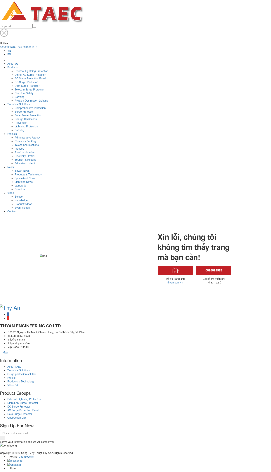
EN (9, 54)
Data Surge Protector (27, 86)
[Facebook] (8, 314)
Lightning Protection (26, 126)
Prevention (21, 122)
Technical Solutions (18, 104)
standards (20, 185)
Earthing (20, 97)
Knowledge (21, 200)
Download (20, 189)
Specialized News (25, 178)
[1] (2, 438)
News (10, 167)
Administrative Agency (28, 137)
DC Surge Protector (26, 82)
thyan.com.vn (175, 282)
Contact (11, 211)
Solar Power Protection (28, 115)
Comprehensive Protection (30, 108)
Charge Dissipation (26, 119)
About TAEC (14, 366)
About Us (12, 63)
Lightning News (24, 182)
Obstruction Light (17, 417)
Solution (19, 196)
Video (10, 193)
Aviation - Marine (24, 152)
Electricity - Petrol (25, 156)
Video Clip (13, 385)
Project (11, 377)
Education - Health (25, 163)
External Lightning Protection (31, 71)
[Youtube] (8, 318)
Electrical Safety (24, 93)
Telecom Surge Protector (29, 89)
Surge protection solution (22, 374)
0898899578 (214, 270)
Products (12, 67)
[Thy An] (10, 307)
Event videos (22, 207)
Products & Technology (28, 174)
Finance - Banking (25, 141)
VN (9, 50)
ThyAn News (22, 170)
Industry (19, 148)
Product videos (23, 204)
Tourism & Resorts (25, 159)
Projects (12, 134)
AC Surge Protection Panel (30, 78)
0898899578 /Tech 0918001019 (18, 47)
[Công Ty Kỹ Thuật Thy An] (42, 11)
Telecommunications (27, 145)
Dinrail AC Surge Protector (30, 74)
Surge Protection (24, 111)
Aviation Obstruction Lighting (31, 100)
